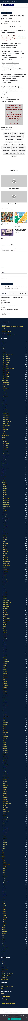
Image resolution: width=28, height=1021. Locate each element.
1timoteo (5, 866)
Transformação (6, 830)
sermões (3, 941)
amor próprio (8, 133)
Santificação (5, 797)
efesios (4, 882)
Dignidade (5, 612)
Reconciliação (6, 777)
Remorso (5, 783)
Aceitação (5, 484)
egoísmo (20, 136)
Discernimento (6, 614)
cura (16, 133)
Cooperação (5, 581)
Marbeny (10, 129)
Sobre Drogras (6, 362)
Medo (4, 718)
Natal (4, 431)
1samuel (4, 862)
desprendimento (5, 435)
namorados (5, 429)
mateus (4, 911)
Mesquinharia (5, 722)
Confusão (5, 573)
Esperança (5, 636)
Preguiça (5, 762)
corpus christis (6, 413)
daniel (4, 878)
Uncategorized (5, 949)
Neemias (3, 927)
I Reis (3, 472)
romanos (5, 919)
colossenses (5, 876)
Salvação (5, 795)
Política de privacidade (16, 1019)
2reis (4, 870)
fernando (5, 392)
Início (3, 10)
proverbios (5, 917)
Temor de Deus (6, 817)
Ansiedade (5, 510)
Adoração (5, 488)
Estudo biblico (6, 947)
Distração (5, 616)
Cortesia (4, 583)
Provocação (5, 773)
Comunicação (6, 563)
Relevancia (5, 781)
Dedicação (5, 592)
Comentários (23, 293)
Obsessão (5, 738)
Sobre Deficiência (6, 360)
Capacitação (5, 543)
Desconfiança (6, 600)
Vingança (5, 844)
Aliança (4, 492)
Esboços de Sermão (5, 967)
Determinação (6, 608)
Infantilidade (5, 687)
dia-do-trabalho (6, 425)
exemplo (4, 646)
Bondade (5, 537)
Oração (4, 742)
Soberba (4, 805)
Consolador (5, 445)
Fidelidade (5, 655)
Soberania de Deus (7, 803)
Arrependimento (6, 518)
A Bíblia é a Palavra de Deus (6, 237)
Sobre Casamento (6, 358)
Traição (4, 825)
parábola (14, 150)
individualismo (6, 147)
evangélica (19, 139)
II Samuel (4, 480)
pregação (13, 153)
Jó (2, 850)
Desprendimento (6, 606)
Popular (4, 293)
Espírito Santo (9, 139)
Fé (3, 653)
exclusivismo (18, 142)
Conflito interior (6, 569)
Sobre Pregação (6, 374)
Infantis (3, 848)
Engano (4, 628)
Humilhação (5, 677)
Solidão (4, 809)
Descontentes (6, 604)
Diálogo (4, 610)
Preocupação (6, 764)
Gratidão (5, 665)
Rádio (3, 935)
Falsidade (5, 649)
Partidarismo (5, 750)
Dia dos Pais (5, 423)
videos (3, 953)
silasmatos (5, 400)
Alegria (4, 490)
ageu (4, 872)
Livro (3, 858)
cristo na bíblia (5, 404)
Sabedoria (5, 791)
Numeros (4, 929)
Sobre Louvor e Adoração (8, 368)
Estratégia (5, 638)
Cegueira (5, 553)
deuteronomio (6, 880)
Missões (4, 726)
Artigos (3, 348)
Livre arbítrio (5, 705)
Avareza (4, 529)
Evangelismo (5, 644)
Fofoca (4, 657)
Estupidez (5, 640)
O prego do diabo (5, 313)
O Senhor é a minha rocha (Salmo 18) (10, 1)
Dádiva (4, 588)
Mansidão (5, 714)
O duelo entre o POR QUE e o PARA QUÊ (21, 224)
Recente (13, 293)
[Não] (26, 1017)
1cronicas (4, 341)
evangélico (9, 142)
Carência (5, 547)
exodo (4, 884)
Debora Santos (6, 384)
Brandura (5, 539)
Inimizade (5, 691)
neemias (4, 913)
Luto (4, 710)
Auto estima (5, 527)
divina (13, 136)
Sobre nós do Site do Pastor (7, 973)
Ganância (5, 659)
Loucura (4, 708)
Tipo (3, 943)
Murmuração (5, 732)
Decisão (4, 590)
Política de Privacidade (6, 975)
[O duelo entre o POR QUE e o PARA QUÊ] (21, 217)
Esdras (3, 461)
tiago (4, 925)
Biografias (3, 963)
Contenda (5, 577)
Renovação (5, 785)
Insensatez (5, 693)
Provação (5, 771)
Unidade (4, 836)
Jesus (15, 147)
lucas (4, 907)
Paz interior (5, 752)
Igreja (4, 679)
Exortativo (5, 457)
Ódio (4, 740)
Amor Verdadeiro (6, 506)
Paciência (5, 748)
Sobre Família (6, 364)
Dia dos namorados (7, 421)
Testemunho (5, 821)
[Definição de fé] (7, 217)
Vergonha (5, 838)
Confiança (5, 567)
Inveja (4, 697)
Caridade (5, 549)
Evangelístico (5, 455)
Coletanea (4, 402)
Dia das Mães (6, 417)
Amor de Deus (6, 502)
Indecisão (5, 683)
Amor (4, 496)
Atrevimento (5, 524)
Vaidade (3, 951)
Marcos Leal (5, 396)
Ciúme (4, 555)
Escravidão (5, 634)
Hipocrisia (5, 671)
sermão (14, 156)
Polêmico (5, 459)
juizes (3, 854)
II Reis (3, 478)
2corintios (4, 343)
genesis (4, 891)
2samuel (3, 345)
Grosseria (5, 667)
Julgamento (5, 699)
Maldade (5, 712)
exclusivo (7, 144)
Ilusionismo (5, 681)
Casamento (5, 551)
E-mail (2, 272)
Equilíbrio (5, 630)
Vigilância (5, 842)
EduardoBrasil (6, 388)
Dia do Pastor (6, 419)
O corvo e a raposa (5, 302)
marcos (4, 909)
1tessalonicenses (6, 864)
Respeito (5, 789)
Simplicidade (5, 801)
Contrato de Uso (4, 979)
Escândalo (5, 632)
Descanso (5, 598)
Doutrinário (5, 449)
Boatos (4, 535)
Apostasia (5, 514)
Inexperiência (5, 685)
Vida (4, 840)
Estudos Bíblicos (5, 467)
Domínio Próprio (6, 618)
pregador (21, 153)
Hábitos (4, 669)
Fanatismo (5, 651)
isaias (4, 897)
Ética (4, 642)
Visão (4, 846)
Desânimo (5, 596)
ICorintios (5, 895)
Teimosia (5, 815)
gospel (14, 144)
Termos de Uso (4, 977)
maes (4, 427)
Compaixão (5, 559)
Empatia (4, 626)
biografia (5, 945)
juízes (4, 903)
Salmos (3, 939)
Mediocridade (6, 716)
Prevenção (5, 766)
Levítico (3, 856)
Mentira (4, 720)
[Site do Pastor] (8, 5)
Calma (4, 541)
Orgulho (4, 744)
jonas (4, 901)
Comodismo (5, 557)
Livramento (5, 703)
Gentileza (5, 663)
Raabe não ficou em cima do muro (9, 309)
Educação (5, 622)
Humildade (5, 675)
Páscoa (4, 433)
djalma (4, 386)
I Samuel (3, 474)
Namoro (4, 734)
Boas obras (5, 533)
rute (3, 921)
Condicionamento (6, 565)
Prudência (5, 775)
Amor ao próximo (6, 498)
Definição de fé (4, 223)
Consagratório (6, 443)
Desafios (4, 352)
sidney (4, 398)
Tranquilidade (6, 827)
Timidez (4, 823)
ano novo (5, 409)
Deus (7, 136)
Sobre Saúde (5, 378)
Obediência (5, 736)
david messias (6, 382)
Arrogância (5, 520)
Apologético (5, 441)
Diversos (3, 437)
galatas (4, 888)
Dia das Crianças (6, 415)
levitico (4, 905)
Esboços (3, 439)
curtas (22, 133)
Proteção (5, 769)
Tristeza (4, 834)
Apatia (4, 512)
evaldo (4, 390)
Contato (2, 988)
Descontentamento (7, 602)
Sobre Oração (6, 370)
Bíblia (4, 531)
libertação (22, 147)
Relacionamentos (6, 779)
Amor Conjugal (6, 500)
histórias (21, 144)
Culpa (4, 585)
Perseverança (6, 756)
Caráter (4, 545)
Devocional (5, 447)
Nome (2, 266)
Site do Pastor (5, 21)
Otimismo (5, 746)
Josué (3, 852)
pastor (6, 153)
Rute (3, 937)
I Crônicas (4, 470)
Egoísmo (12, 10)
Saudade (5, 799)
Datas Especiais (5, 406)
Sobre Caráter (6, 356)
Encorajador (5, 451)
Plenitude (5, 760)
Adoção (4, 486)
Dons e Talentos (6, 620)
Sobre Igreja (5, 366)
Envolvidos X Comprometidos (8, 306)
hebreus (4, 893)
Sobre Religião (6, 376)
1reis (4, 860)
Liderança (5, 701)
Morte (4, 728)
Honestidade (5, 673)
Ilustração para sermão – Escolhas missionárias (21, 230)
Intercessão (5, 695)
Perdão (4, 754)
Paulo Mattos (4, 931)
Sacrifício (5, 793)
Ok (8, 1019)
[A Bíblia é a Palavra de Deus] (7, 232)
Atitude (4, 522)
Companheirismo (6, 561)
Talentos (4, 813)
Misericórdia (5, 724)
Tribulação (5, 832)
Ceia (4, 350)
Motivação (5, 730)
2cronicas (5, 868)
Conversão (5, 579)
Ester (3, 465)
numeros (4, 915)
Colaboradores (5, 380)
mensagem (6, 150)
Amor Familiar (6, 504)
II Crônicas (4, 476)
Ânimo (4, 508)
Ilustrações (7, 10)
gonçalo (4, 394)
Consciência (5, 575)
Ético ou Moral (6, 453)
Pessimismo (5, 758)
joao (4, 899)
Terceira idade (6, 819)
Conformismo (6, 571)
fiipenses (5, 886)
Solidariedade (6, 811)
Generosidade (6, 661)
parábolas (22, 150)
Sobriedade (5, 807)
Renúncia (5, 787)
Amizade (5, 494)
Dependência (5, 594)
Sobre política (6, 372)
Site (4, 278)
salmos (4, 923)
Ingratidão (5, 689)
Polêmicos (4, 933)
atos (4, 874)
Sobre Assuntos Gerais (8, 354)
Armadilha (5, 516)
